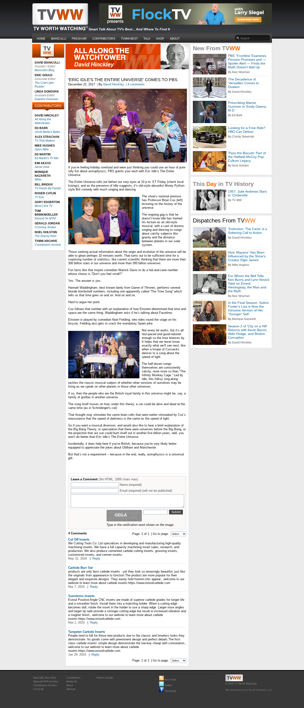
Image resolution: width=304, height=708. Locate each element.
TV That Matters (45, 140)
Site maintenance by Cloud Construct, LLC (248, 690)
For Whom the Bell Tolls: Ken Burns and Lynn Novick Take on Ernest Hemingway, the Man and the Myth (248, 283)
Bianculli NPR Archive (45, 681)
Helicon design (104, 677)
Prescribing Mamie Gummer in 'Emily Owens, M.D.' (247, 106)
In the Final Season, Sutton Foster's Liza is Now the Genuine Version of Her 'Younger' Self (248, 308)
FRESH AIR (79, 38)
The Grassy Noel (45, 236)
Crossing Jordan (45, 227)
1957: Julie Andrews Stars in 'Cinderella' (247, 193)
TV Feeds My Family (48, 188)
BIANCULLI (58, 38)
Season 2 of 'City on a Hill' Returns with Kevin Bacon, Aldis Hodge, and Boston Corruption (247, 331)
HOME (41, 38)
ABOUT (175, 38)
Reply (96, 558)
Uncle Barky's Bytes (47, 132)
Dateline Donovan (46, 99)
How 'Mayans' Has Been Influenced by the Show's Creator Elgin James (247, 256)
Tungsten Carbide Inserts (86, 632)
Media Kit (71, 681)
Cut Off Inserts (78, 539)
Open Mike (42, 149)
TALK (146, 38)
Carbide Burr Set (80, 567)
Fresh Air (38, 689)
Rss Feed (170, 679)
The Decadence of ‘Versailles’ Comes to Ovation (243, 83)
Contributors (73, 677)
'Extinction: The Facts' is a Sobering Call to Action (247, 231)
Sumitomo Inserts (81, 596)
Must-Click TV (43, 206)
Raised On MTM (45, 218)
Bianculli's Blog (44, 70)
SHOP (160, 38)
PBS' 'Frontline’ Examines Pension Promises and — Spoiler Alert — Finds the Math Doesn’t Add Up (247, 61)
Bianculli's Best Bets (44, 677)
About (69, 685)
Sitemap (71, 689)
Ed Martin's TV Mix (46, 158)
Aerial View (42, 167)
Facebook (170, 690)
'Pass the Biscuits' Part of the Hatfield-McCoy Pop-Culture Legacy (247, 156)
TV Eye (39, 197)
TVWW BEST (129, 38)
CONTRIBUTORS (103, 38)
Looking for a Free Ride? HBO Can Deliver (247, 130)
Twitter (168, 685)
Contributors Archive (48, 244)
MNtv (38, 179)
